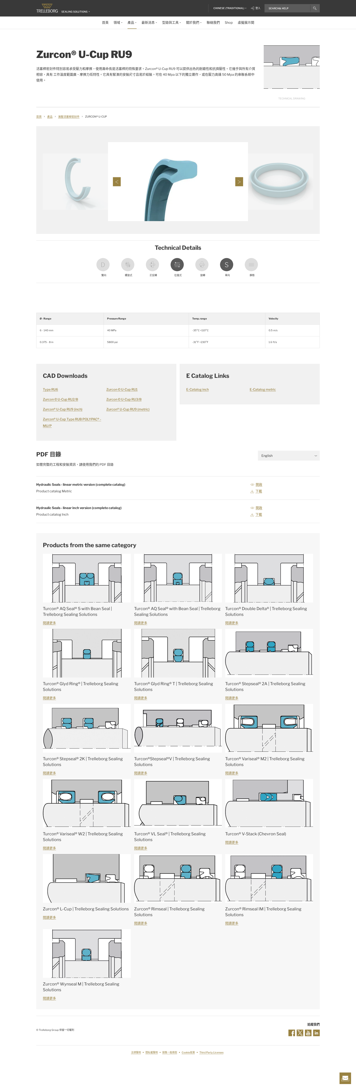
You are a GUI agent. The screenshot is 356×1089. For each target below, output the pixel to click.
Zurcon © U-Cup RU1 (122, 389)
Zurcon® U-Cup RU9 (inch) (62, 409)
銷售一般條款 (169, 1052)
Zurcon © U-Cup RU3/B (124, 399)
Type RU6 (50, 389)
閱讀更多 (49, 623)
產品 (50, 116)
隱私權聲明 (151, 1052)
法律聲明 (136, 1052)
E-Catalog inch (197, 389)
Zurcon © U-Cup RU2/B (60, 399)
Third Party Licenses (211, 1052)
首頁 (39, 116)
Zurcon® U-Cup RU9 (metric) (128, 409)
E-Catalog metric (263, 389)
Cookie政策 (188, 1052)
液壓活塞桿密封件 (69, 116)
